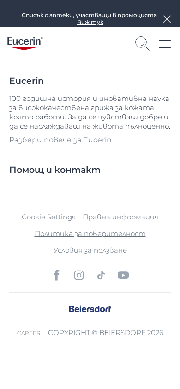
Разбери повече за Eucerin (60, 140)
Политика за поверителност (90, 233)
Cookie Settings (48, 216)
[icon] (56, 275)
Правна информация (121, 216)
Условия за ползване (90, 250)
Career (29, 333)
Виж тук (90, 21)
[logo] (25, 43)
